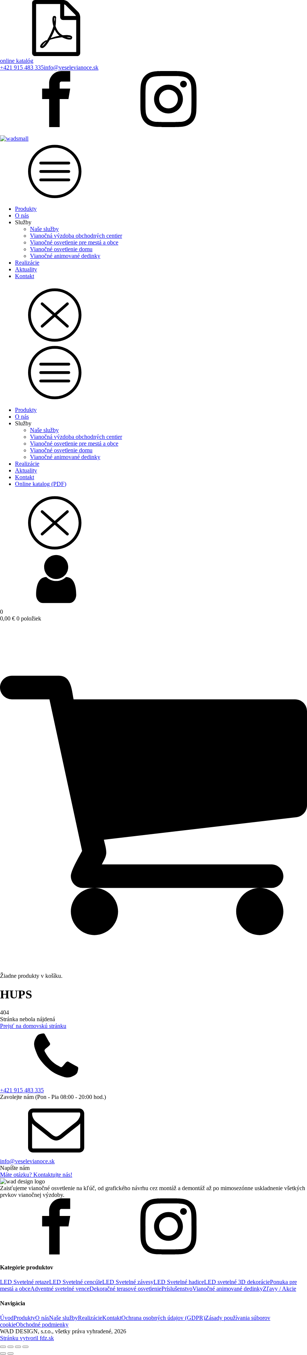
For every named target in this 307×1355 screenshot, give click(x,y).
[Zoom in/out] (3, 1347)
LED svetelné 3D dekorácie (237, 1282)
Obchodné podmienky (42, 1324)
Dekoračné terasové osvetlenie (125, 1288)
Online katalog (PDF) (40, 484)
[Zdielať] (18, 1347)
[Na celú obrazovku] (10, 1347)
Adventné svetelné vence (59, 1288)
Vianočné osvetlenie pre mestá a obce (74, 242)
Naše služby (44, 229)
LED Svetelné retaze (24, 1282)
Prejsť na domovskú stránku (33, 1026)
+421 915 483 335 (22, 67)
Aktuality (26, 269)
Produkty (26, 209)
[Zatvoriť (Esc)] (25, 1347)
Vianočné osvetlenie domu (61, 249)
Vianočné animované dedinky (65, 256)
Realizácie (27, 262)
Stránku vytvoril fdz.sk (27, 1338)
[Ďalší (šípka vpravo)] (10, 1353)
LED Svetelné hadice (179, 1282)
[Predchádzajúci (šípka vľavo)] (3, 1353)
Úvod (6, 1318)
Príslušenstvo (176, 1288)
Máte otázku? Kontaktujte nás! (36, 1174)
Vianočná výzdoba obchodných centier (76, 235)
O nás (22, 215)
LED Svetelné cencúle (75, 1282)
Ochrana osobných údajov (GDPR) (163, 1318)
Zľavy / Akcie (279, 1288)
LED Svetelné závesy (128, 1282)
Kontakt (24, 276)
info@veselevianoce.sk (71, 67)
